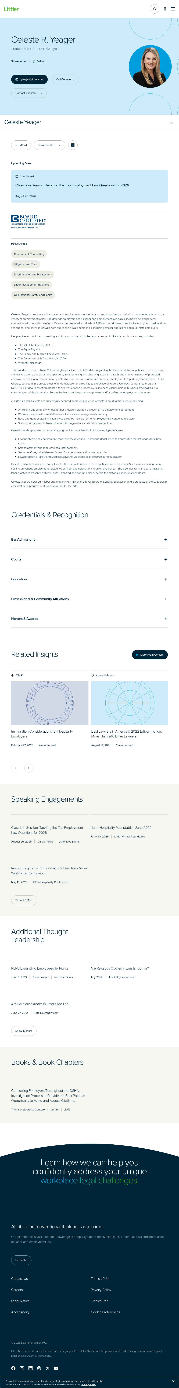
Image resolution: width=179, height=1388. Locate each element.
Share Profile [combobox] (45, 145)
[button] (13, 1368)
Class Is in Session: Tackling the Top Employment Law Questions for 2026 (72, 185)
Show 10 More (23, 1031)
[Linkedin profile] (73, 145)
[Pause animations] (165, 8)
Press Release (104, 675)
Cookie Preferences (105, 1312)
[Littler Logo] (12, 9)
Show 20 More (24, 900)
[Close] (173, 1381)
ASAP (19, 675)
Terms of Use (100, 1278)
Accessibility (20, 1312)
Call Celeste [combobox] (63, 79)
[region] (89, 1382)
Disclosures (99, 1300)
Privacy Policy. (88, 1384)
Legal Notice (20, 1300)
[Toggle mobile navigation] (173, 9)
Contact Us (19, 1278)
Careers (17, 1289)
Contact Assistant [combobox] (26, 93)
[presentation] (49, 703)
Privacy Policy (101, 1289)
